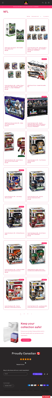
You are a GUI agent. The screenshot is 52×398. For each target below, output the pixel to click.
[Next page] (31, 313)
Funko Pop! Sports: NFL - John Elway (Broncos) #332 (13, 197)
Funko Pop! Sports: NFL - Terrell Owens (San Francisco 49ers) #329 (14, 161)
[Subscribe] (25, 373)
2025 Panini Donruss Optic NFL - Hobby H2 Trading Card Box (14, 124)
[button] (2, 2)
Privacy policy (30, 390)
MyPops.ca (9, 390)
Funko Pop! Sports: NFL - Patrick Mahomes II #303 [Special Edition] (13, 307)
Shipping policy (37, 390)
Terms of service (45, 391)
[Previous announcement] (2, 6)
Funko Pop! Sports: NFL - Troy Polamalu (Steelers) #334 (37, 161)
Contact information (45, 390)
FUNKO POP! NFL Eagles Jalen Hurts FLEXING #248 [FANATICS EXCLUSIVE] (36, 270)
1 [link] (20, 313)
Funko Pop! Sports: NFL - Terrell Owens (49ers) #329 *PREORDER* (37, 234)
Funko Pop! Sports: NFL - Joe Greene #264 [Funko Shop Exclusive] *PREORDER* (37, 307)
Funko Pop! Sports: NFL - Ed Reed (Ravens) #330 (14, 234)
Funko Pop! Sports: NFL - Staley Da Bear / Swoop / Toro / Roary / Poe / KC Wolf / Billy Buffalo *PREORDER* (37, 49)
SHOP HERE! (26, 340)
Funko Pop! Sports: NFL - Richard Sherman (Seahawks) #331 (35, 197)
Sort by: (28, 16)
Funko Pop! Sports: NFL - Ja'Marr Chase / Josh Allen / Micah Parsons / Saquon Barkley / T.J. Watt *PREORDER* (14, 86)
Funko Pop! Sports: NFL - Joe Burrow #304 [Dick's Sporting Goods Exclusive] (14, 270)
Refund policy (23, 390)
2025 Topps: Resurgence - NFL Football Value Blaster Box (14, 48)
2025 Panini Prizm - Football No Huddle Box (37, 86)
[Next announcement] (49, 6)
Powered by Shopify (15, 390)
